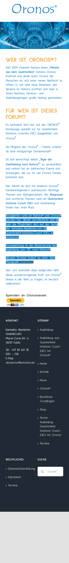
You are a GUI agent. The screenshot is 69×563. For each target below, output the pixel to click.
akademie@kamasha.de (20, 362)
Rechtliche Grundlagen (47, 399)
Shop (43, 409)
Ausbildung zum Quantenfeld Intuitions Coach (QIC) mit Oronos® (50, 347)
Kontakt (44, 371)
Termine (44, 443)
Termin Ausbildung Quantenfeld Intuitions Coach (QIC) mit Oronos (50, 426)
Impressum (14, 477)
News (43, 380)
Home (43, 363)
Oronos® (45, 388)
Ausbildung (26, 262)
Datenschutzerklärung (19, 468)
